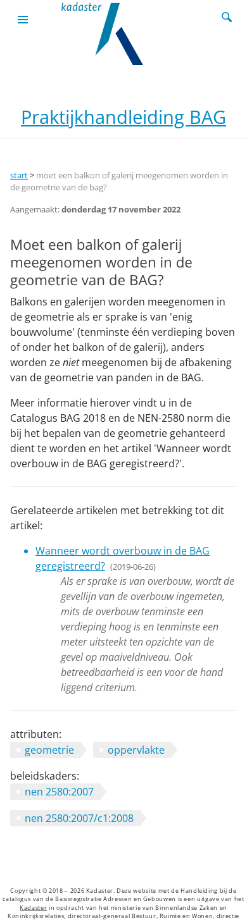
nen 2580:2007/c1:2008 (79, 818)
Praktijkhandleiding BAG (123, 116)
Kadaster (33, 908)
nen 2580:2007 (59, 792)
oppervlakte (136, 750)
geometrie (49, 750)
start (19, 175)
